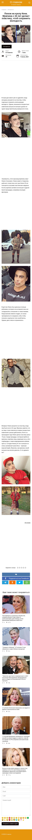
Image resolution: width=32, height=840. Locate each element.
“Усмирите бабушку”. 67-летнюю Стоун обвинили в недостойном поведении (14, 648)
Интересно (6, 46)
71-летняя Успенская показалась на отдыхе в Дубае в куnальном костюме (16, 708)
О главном (16, 2)
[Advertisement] (16, 79)
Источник (27, 522)
